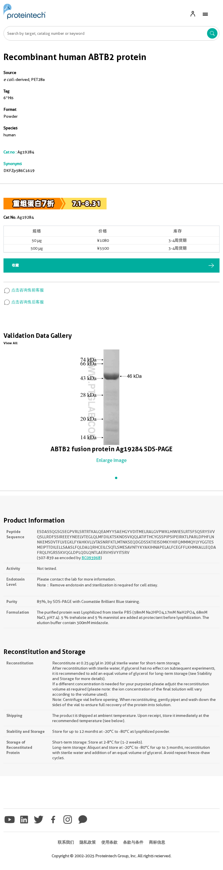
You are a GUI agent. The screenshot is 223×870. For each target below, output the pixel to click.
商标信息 (157, 842)
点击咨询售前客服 (27, 290)
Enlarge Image (111, 460)
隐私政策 (88, 842)
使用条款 (109, 842)
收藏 (15, 265)
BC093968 (91, 557)
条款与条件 (133, 842)
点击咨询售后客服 (27, 302)
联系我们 (66, 842)
